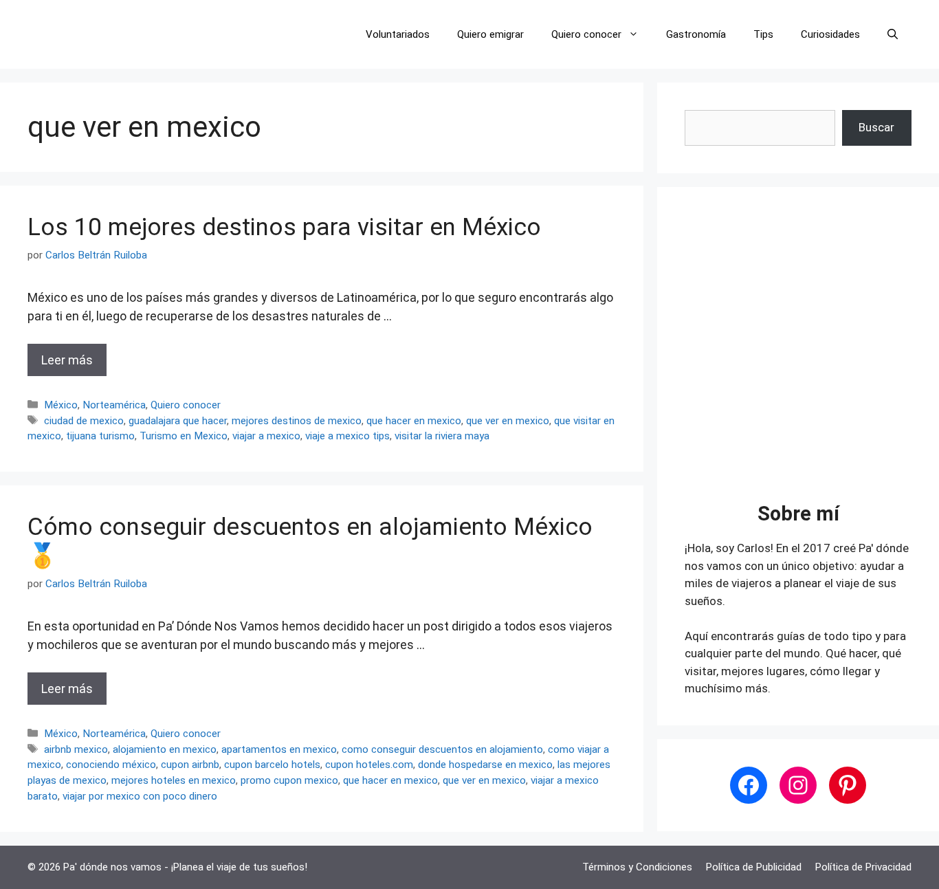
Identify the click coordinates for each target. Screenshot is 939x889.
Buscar (876, 127)
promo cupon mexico (289, 780)
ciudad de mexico (84, 421)
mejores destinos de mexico (297, 421)
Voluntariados (398, 34)
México (61, 405)
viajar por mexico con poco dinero (140, 796)
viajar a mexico (266, 436)
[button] (893, 34)
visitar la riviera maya (442, 436)
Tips (763, 34)
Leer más (67, 360)
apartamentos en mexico (279, 749)
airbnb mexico (76, 749)
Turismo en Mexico (184, 436)
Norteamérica (114, 405)
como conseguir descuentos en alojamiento (442, 749)
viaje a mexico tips (347, 436)
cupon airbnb (190, 764)
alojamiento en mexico (165, 749)
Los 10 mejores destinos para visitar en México (284, 227)
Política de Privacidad (863, 867)
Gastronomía (696, 34)
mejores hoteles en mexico (173, 780)
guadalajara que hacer (178, 421)
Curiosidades (830, 34)
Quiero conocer (586, 34)
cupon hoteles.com (369, 764)
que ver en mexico (507, 421)
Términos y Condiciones (637, 867)
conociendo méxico (111, 764)
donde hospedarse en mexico (485, 764)
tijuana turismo (100, 436)
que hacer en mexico (413, 421)
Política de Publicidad (754, 867)
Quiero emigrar (490, 34)
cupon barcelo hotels (272, 764)
